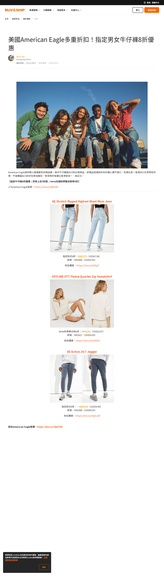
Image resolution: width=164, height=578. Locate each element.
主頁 (7, 18)
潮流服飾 (26, 18)
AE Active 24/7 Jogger (82, 351)
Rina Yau (20, 56)
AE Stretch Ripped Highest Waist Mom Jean (82, 201)
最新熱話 (15, 18)
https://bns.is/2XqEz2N (87, 415)
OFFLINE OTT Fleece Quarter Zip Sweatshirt (82, 276)
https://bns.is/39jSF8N (46, 186)
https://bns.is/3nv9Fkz (88, 340)
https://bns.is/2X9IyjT (87, 265)
